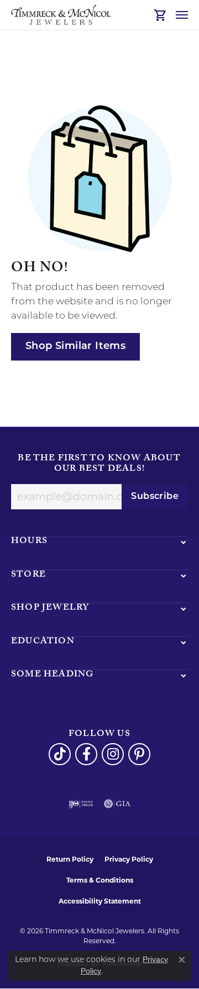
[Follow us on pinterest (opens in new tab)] (139, 754)
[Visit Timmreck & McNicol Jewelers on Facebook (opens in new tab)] (86, 754)
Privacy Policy (128, 859)
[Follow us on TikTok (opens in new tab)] (60, 754)
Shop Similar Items (75, 346)
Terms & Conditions (99, 880)
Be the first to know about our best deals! (99, 464)
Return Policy (69, 859)
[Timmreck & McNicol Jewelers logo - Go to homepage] (61, 15)
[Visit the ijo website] (81, 804)
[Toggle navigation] (181, 15)
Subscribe (155, 496)
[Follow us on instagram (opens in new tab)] (113, 754)
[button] (160, 15)
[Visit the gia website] (117, 804)
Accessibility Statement (100, 901)
